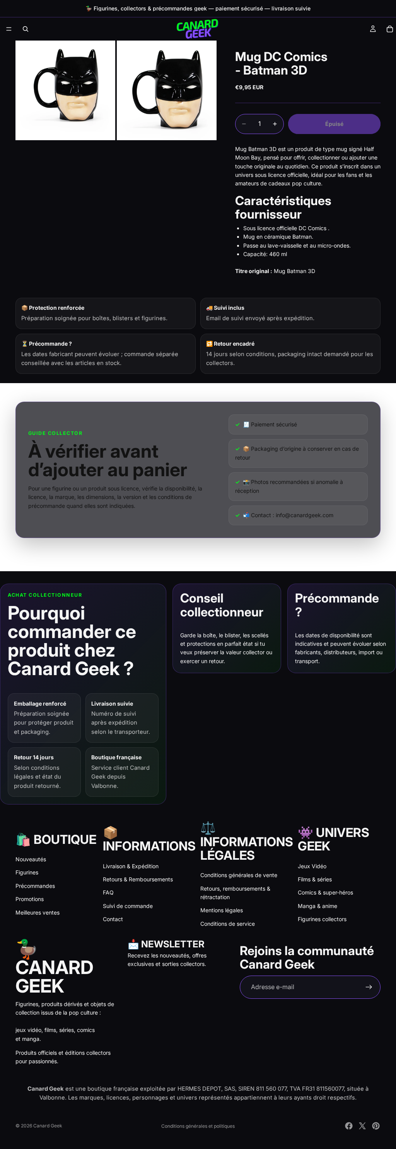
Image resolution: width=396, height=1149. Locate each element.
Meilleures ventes (37, 912)
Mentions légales (221, 910)
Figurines (26, 872)
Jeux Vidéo (312, 866)
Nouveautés (30, 859)
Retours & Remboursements (138, 879)
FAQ (108, 892)
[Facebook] (348, 1125)
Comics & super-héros (325, 892)
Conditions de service (227, 923)
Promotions (29, 899)
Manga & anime (317, 906)
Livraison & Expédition (131, 866)
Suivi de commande (128, 906)
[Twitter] (362, 1125)
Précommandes (35, 886)
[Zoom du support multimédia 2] (167, 90)
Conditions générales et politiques (198, 1126)
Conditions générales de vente (238, 875)
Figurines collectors (322, 919)
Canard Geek (47, 1126)
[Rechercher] (25, 28)
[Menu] (9, 29)
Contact (113, 919)
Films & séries (315, 879)
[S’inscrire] (369, 987)
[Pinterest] (376, 1125)
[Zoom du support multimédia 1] (65, 90)
